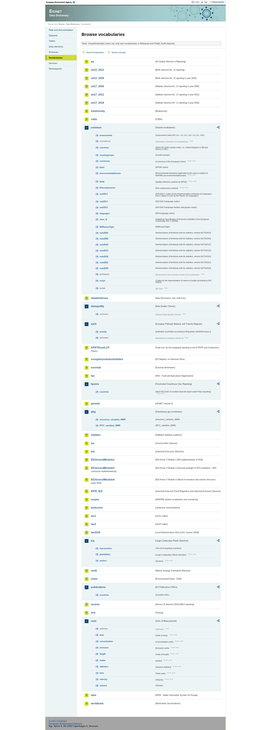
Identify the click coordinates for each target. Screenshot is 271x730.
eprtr (94, 324)
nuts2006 (104, 238)
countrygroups (107, 155)
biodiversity (98, 111)
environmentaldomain (110, 173)
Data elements (56, 46)
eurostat (96, 367)
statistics (104, 666)
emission (104, 647)
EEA (61, 2)
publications (98, 587)
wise (93, 695)
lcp (93, 540)
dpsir (102, 167)
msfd (94, 570)
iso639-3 (104, 201)
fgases (95, 384)
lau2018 (95, 532)
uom (93, 621)
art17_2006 (97, 86)
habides (96, 435)
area (102, 635)
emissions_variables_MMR (112, 419)
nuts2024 (104, 268)
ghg (93, 411)
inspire (95, 499)
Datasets (53, 35)
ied (93, 451)
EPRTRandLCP (100, 347)
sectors (103, 560)
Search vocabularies (95, 52)
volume (103, 685)
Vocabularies (56, 57)
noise (94, 578)
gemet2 (95, 403)
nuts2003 (104, 233)
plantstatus (105, 554)
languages (105, 213)
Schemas (53, 52)
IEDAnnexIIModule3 (102, 468)
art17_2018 (97, 102)
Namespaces (55, 68)
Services (53, 63)
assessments (106, 135)
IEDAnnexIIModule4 (102, 479)
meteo (103, 660)
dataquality (97, 306)
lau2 (93, 524)
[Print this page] (202, 2)
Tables (52, 41)
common (96, 127)
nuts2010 (104, 244)
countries (104, 147)
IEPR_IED (97, 491)
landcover (97, 507)
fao (93, 375)
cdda (94, 119)
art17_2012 (97, 94)
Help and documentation (61, 30)
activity (103, 332)
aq (92, 61)
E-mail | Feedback (58, 720)
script (102, 280)
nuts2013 (104, 250)
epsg (102, 181)
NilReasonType (107, 227)
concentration (106, 641)
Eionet (61, 24)
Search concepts (119, 52)
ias (92, 443)
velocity (103, 679)
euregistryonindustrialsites (107, 359)
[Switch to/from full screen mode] (206, 2)
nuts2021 (104, 262)
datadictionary (99, 298)
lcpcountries (106, 548)
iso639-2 (104, 194)
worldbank (97, 703)
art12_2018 (97, 78)
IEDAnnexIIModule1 (102, 459)
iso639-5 (104, 207)
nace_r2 (103, 219)
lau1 (93, 516)
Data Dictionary (72, 24)
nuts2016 (104, 256)
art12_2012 (97, 70)
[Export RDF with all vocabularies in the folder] (218, 128)
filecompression (107, 188)
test (93, 612)
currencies (105, 161)
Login (196, 2)
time (102, 673)
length (103, 654)
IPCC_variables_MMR (110, 425)
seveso (95, 604)
